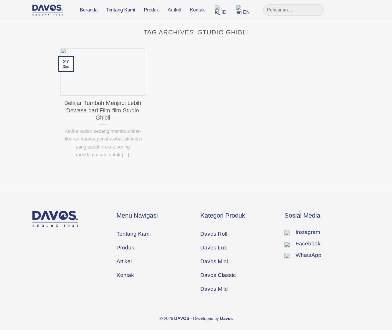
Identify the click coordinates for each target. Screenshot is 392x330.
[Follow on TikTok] (355, 10)
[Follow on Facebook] (337, 10)
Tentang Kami (120, 10)
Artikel (174, 10)
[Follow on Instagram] (346, 10)
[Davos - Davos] (47, 10)
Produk (151, 10)
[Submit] (317, 10)
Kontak (197, 10)
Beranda (89, 10)
